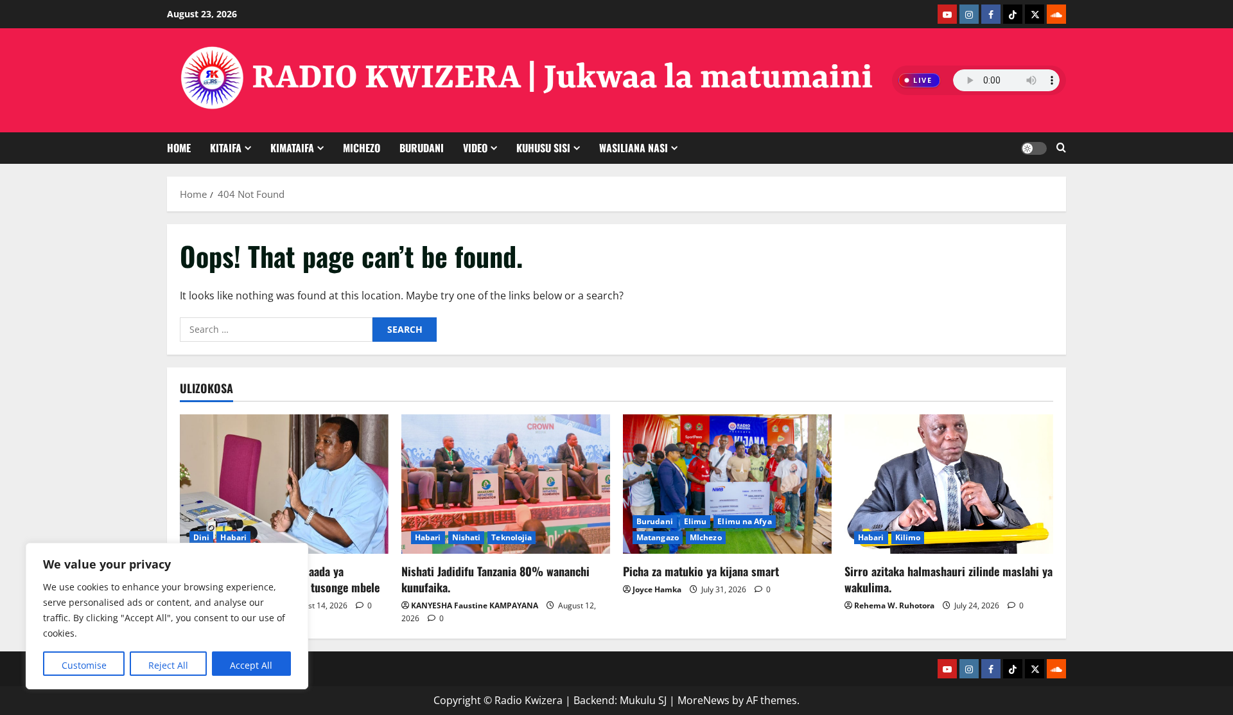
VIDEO (475, 147)
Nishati (466, 537)
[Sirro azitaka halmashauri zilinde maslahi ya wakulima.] (948, 484)
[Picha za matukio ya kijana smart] (727, 484)
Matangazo (657, 537)
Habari (233, 537)
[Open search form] (1061, 148)
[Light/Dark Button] (1034, 148)
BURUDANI (421, 147)
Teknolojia (511, 537)
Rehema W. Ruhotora (894, 605)
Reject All (168, 665)
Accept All (251, 665)
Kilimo (908, 537)
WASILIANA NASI (633, 147)
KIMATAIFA (292, 147)
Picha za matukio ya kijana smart (701, 571)
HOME (179, 147)
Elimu (695, 521)
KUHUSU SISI (543, 147)
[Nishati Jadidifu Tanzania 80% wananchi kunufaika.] (505, 484)
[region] (167, 616)
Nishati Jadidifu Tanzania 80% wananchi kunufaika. (495, 579)
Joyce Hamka (657, 589)
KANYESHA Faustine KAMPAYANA (474, 605)
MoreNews (704, 700)
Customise (84, 665)
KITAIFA (225, 147)
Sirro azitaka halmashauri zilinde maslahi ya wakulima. (948, 579)
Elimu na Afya (744, 521)
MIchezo (361, 147)
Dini (201, 537)
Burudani (654, 521)
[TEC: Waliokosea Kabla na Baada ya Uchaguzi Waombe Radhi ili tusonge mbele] (284, 484)
